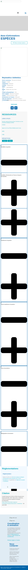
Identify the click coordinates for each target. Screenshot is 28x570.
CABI (3, 134)
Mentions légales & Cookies (13, 540)
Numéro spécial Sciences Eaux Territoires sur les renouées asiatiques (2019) (12, 122)
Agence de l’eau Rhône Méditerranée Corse (11, 128)
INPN (3, 131)
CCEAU (3, 124)
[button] (18, 13)
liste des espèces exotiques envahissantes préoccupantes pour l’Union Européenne (13, 478)
